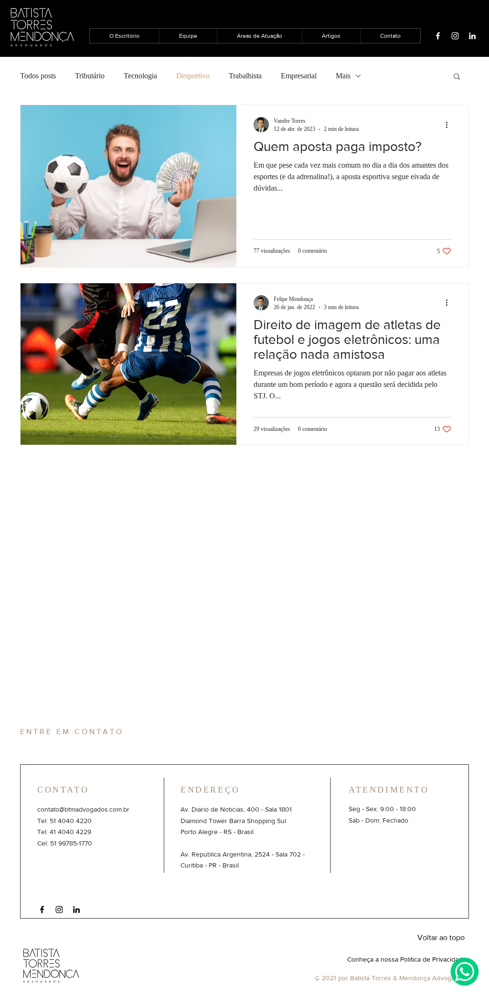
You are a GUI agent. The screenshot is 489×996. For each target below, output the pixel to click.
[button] (456, 77)
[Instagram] (455, 36)
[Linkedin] (472, 36)
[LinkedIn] (76, 909)
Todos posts (38, 76)
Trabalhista (245, 76)
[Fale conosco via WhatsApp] (464, 971)
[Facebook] (438, 36)
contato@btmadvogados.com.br (83, 809)
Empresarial (299, 76)
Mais (343, 76)
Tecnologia (140, 76)
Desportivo (193, 76)
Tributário (90, 76)
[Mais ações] (450, 124)
